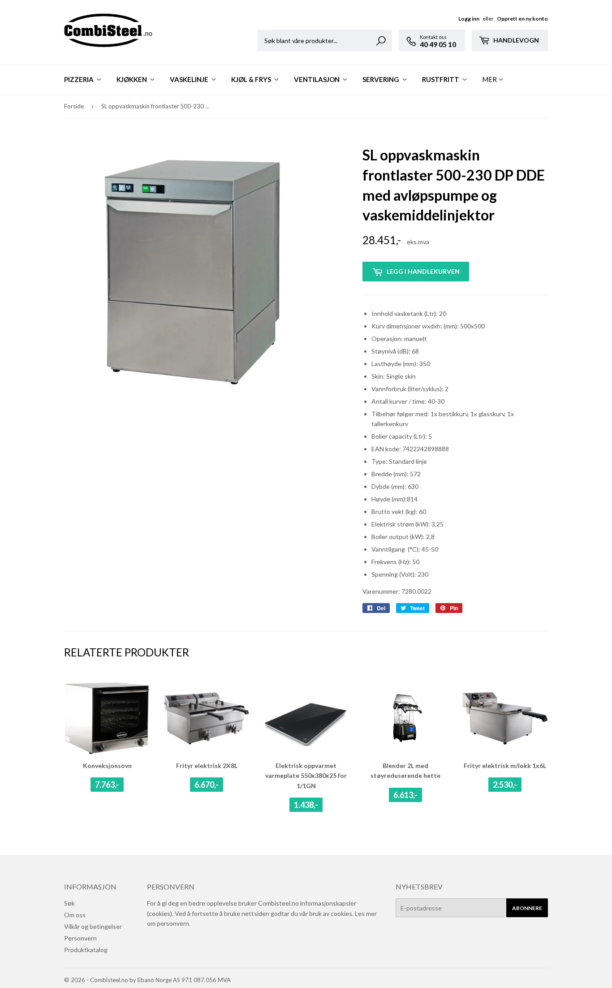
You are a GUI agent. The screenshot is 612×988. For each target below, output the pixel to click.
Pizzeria (79, 79)
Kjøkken (132, 79)
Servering (381, 79)
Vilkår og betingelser (93, 926)
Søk (69, 903)
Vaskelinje (190, 79)
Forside (74, 106)
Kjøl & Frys (251, 79)
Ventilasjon (317, 79)
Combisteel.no (109, 980)
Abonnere (527, 908)
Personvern (80, 938)
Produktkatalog (86, 949)
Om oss (75, 915)
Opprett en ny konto (522, 18)
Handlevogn (515, 40)
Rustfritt (441, 79)
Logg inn (468, 18)
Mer (489, 79)
